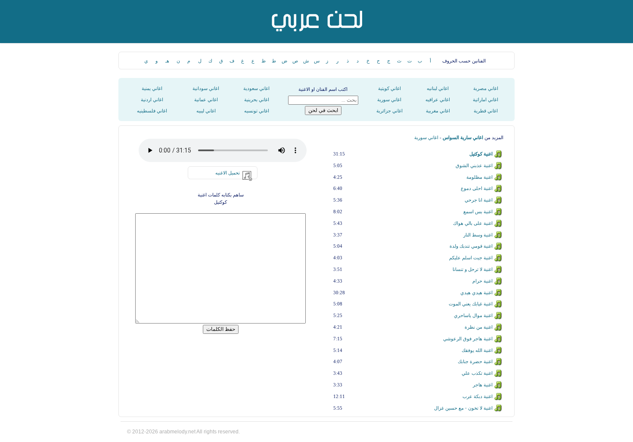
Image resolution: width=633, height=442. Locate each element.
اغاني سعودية (256, 88)
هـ (167, 60)
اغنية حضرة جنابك (475, 361)
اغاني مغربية (438, 110)
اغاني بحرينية (256, 99)
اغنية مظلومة (479, 177)
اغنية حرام (482, 280)
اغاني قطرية (486, 110)
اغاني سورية (389, 99)
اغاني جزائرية (389, 110)
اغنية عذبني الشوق (474, 165)
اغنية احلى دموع (477, 188)
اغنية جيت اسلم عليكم (471, 257)
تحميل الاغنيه (227, 172)
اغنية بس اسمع (478, 211)
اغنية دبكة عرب (477, 396)
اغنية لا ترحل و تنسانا (473, 269)
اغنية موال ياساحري (473, 315)
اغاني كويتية (389, 88)
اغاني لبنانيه (438, 88)
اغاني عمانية (206, 99)
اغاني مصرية (485, 88)
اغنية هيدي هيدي (476, 292)
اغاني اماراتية (485, 99)
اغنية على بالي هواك (473, 223)
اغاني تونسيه (256, 110)
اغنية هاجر (483, 384)
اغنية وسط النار (478, 234)
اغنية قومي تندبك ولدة (471, 246)
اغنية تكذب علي (477, 373)
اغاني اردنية (152, 99)
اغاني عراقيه (437, 99)
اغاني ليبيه (206, 110)
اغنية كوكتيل (481, 153)
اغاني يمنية (152, 88)
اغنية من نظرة (479, 327)
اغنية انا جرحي (479, 199)
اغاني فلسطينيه (152, 110)
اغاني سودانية (205, 88)
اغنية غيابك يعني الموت (471, 303)
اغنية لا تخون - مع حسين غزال (463, 408)
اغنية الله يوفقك (477, 350)
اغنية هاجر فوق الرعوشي (468, 338)
